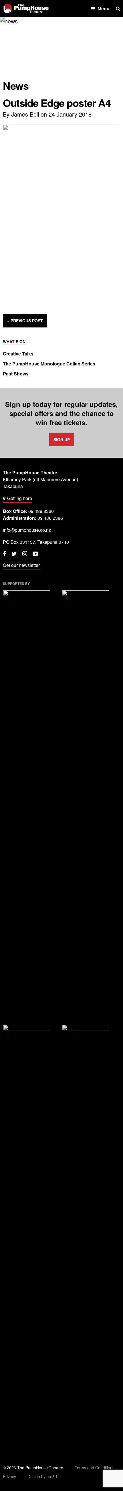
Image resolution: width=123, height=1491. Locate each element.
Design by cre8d (42, 1476)
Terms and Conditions (94, 1467)
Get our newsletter (21, 565)
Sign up (61, 439)
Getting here (19, 498)
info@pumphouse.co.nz (27, 530)
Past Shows (16, 374)
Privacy (9, 1476)
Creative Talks (18, 354)
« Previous (25, 320)
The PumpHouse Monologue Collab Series (49, 364)
